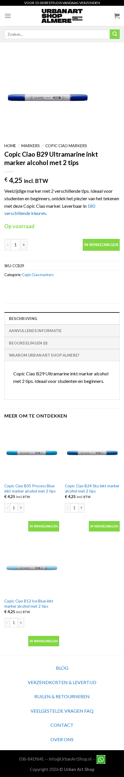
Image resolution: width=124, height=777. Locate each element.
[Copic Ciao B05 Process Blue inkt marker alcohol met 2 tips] (31, 452)
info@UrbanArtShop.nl (70, 759)
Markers (30, 145)
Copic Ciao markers (66, 145)
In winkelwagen (101, 244)
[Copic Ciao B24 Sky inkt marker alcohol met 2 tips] (92, 452)
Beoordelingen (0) (28, 343)
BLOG (62, 668)
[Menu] (7, 16)
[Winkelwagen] (117, 16)
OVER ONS (62, 739)
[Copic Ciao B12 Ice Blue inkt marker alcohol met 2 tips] (31, 567)
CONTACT (62, 725)
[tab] (62, 318)
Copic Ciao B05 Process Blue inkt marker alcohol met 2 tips (30, 488)
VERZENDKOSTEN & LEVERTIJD (62, 682)
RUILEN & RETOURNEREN (62, 696)
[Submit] (115, 34)
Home (10, 145)
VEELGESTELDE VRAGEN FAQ (62, 711)
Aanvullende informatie (35, 330)
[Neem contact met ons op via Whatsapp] (101, 759)
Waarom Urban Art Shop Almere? (44, 355)
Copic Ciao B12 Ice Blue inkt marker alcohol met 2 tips (28, 604)
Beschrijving (23, 318)
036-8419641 (31, 759)
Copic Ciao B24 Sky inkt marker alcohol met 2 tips (92, 488)
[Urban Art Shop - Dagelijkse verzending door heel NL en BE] (62, 16)
